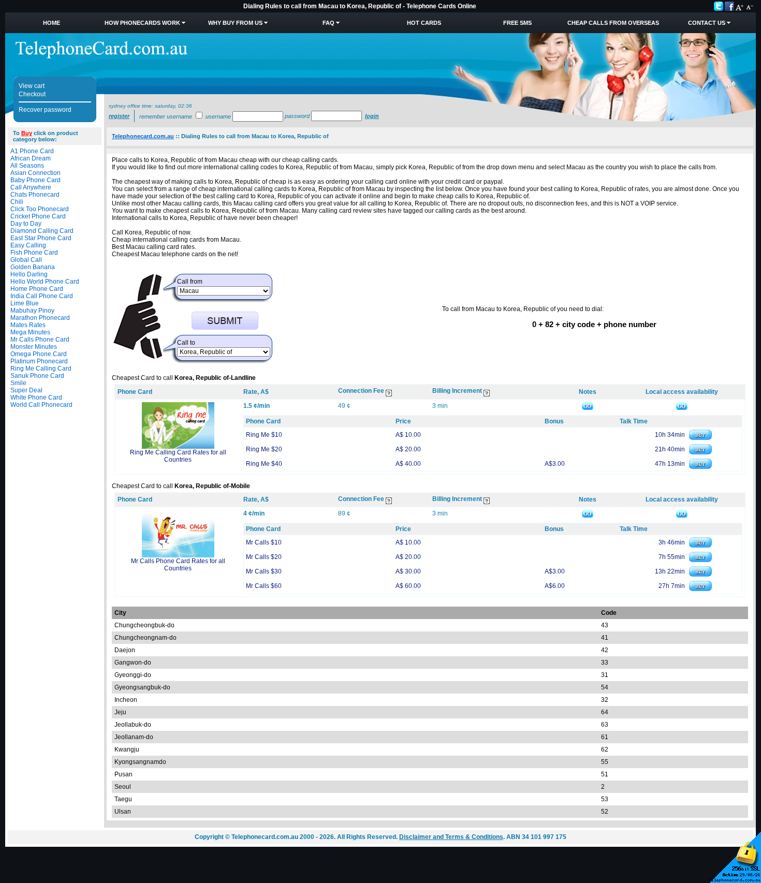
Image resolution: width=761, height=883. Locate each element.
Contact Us (706, 23)
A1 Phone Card (32, 151)
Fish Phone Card (34, 252)
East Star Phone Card (40, 238)
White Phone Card (36, 397)
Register (119, 116)
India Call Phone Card (41, 296)
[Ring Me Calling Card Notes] (587, 405)
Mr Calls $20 (264, 557)
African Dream (30, 158)
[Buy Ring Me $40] (700, 466)
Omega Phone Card (38, 354)
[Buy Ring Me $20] (700, 452)
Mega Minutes (30, 332)
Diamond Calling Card (42, 230)
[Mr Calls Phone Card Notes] (587, 513)
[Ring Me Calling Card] (178, 446)
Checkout (32, 94)
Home (51, 23)
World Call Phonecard (41, 404)
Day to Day (25, 223)
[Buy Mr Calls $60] (700, 589)
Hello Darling (29, 274)
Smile (18, 383)
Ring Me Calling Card (40, 368)
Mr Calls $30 (264, 571)
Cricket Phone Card (38, 216)
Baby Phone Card (35, 180)
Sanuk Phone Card (37, 375)
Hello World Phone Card (44, 281)
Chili (16, 201)
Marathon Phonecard (40, 317)
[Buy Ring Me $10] (700, 437)
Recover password (45, 109)
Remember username (165, 116)
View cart (32, 86)
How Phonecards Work (142, 23)
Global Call (26, 259)
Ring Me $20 (264, 449)
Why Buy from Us (235, 23)
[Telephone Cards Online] (101, 56)
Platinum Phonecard (39, 361)
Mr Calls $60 (264, 586)
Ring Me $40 (264, 463)
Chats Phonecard (35, 194)
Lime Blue (24, 303)
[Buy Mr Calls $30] (700, 574)
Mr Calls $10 (264, 542)
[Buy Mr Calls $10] (700, 545)
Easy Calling (28, 245)
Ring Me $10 (264, 434)
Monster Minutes (33, 346)
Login (372, 116)
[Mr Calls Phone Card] (178, 555)
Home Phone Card (36, 288)
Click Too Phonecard (39, 209)
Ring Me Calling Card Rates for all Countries (178, 456)
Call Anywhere (30, 187)
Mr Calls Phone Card (39, 339)
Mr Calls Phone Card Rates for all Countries (178, 564)
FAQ (328, 23)
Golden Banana (32, 267)
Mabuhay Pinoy (32, 310)
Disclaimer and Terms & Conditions (451, 837)
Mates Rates (28, 325)
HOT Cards (424, 23)
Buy (26, 133)
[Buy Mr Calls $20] (700, 560)
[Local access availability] (681, 405)
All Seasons (27, 165)
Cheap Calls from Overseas (613, 23)
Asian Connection (35, 172)
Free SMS (517, 23)
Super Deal (26, 390)
